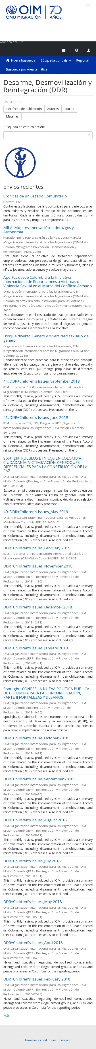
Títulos (69, 109)
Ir (89, 135)
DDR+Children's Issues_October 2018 (35, 738)
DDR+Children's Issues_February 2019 (36, 547)
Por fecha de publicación (24, 109)
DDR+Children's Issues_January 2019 (35, 648)
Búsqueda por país (54, 60)
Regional (82, 60)
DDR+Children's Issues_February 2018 (36, 979)
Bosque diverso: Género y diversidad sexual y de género (46, 338)
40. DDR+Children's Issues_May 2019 (35, 511)
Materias (12, 116)
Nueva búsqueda (23, 60)
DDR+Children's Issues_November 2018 (38, 566)
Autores (53, 109)
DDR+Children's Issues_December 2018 (37, 607)
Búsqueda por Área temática (26, 69)
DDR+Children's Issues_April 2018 (33, 942)
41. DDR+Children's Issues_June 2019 (35, 417)
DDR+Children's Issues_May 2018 (32, 901)
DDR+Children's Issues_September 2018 (38, 778)
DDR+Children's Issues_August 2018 (35, 819)
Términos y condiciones (40, 1040)
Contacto (65, 1040)
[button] (77, 50)
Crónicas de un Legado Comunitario (35, 196)
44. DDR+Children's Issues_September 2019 (41, 381)
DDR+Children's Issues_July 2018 (32, 860)
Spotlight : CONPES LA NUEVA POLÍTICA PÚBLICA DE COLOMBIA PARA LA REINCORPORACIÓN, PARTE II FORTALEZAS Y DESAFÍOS (46, 693)
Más (6, 1015)
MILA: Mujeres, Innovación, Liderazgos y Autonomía (38, 229)
